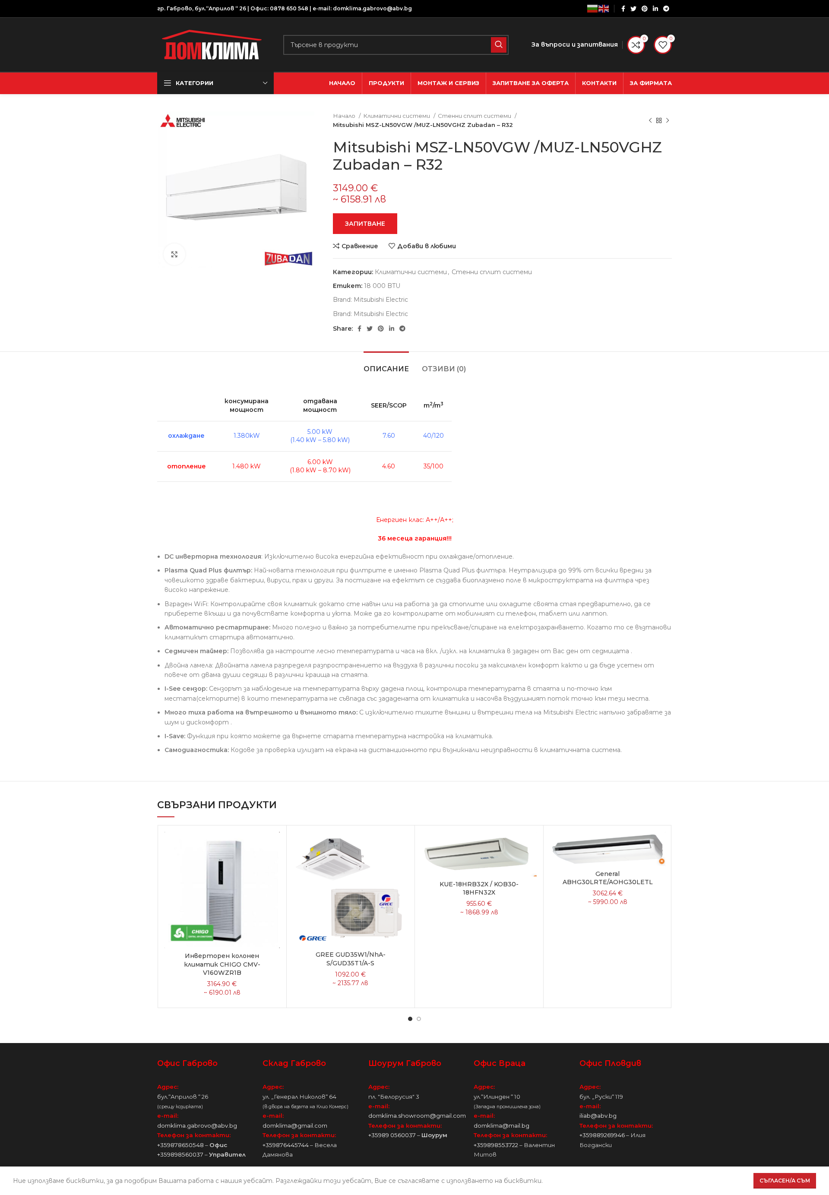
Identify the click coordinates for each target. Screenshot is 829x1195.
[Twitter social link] (633, 8)
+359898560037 (180, 1154)
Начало (345, 115)
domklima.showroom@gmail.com (417, 1115)
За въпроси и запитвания (575, 44)
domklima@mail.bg (501, 1125)
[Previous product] (650, 120)
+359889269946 (602, 1135)
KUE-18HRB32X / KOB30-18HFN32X (479, 888)
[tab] (386, 364)
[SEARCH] (498, 45)
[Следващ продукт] (667, 120)
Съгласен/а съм (784, 1180)
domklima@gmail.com (295, 1125)
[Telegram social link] (666, 8)
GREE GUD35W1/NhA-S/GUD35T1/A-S (351, 959)
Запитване (365, 224)
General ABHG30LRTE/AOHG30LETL (608, 878)
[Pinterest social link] (644, 8)
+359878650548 (180, 1144)
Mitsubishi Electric (381, 299)
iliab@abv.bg (598, 1115)
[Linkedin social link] (655, 8)
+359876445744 (286, 1144)
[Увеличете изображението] (174, 254)
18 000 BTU (382, 286)
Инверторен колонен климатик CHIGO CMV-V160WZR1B (222, 964)
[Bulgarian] (592, 9)
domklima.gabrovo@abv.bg (372, 8)
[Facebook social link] (623, 8)
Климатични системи (397, 115)
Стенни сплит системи (475, 115)
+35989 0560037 (392, 1135)
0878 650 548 (289, 8)
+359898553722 (496, 1144)
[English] (604, 9)
